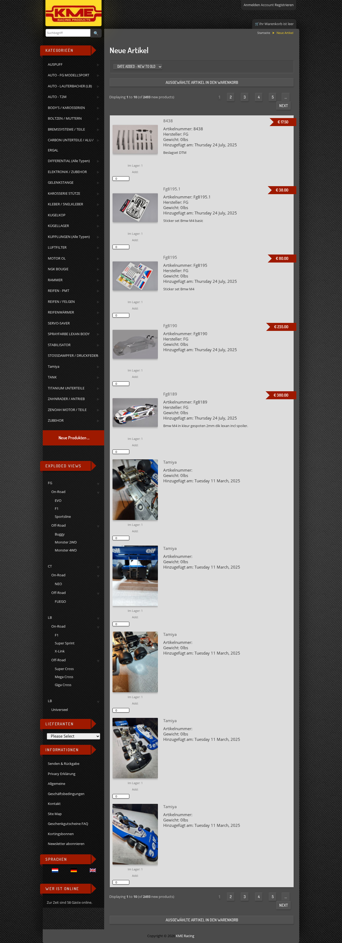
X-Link (60, 651)
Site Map (55, 813)
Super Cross (64, 668)
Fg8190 (170, 325)
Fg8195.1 (172, 188)
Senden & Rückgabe (63, 763)
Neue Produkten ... (74, 437)
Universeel (59, 709)
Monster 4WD (66, 550)
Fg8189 (170, 394)
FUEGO (60, 601)
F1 (57, 508)
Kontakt (54, 803)
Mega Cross (64, 676)
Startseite (263, 33)
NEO (58, 583)
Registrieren (284, 4)
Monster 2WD (66, 542)
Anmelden (252, 4)
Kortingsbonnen (61, 833)
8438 (168, 120)
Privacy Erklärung (61, 773)
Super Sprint (65, 643)
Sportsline (63, 516)
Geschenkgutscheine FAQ (68, 823)
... (286, 97)
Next (283, 105)
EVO (58, 500)
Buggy (60, 534)
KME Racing (185, 935)
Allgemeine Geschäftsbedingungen (66, 788)
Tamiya (170, 462)
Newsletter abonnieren (66, 843)
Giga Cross (63, 684)
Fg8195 (170, 257)
